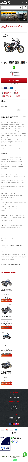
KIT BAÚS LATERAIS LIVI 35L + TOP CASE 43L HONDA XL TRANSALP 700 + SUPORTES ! (6, 372)
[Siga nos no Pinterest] (18, 424)
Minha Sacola (14, 410)
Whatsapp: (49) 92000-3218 (14, 418)
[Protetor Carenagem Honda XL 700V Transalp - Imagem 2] (11, 62)
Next (26, 62)
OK (19, 110)
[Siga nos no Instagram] (16, 424)
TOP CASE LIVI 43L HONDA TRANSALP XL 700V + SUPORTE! (6, 290)
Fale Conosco (14, 395)
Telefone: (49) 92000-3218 (14, 417)
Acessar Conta (14, 404)
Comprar (15, 80)
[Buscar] (20, 7)
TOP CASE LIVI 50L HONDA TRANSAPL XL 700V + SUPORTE (6, 317)
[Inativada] (5, 444)
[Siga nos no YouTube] (14, 424)
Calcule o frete (4, 106)
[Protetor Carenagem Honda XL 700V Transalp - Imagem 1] (5, 62)
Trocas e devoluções (14, 397)
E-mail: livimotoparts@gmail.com (14, 420)
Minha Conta (14, 406)
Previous (2, 63)
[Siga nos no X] (12, 424)
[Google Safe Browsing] (14, 441)
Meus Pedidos (14, 408)
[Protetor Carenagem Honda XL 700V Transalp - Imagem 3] (17, 62)
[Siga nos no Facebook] (10, 424)
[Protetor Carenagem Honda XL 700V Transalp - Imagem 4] (22, 62)
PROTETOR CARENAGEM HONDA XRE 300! (6, 344)
